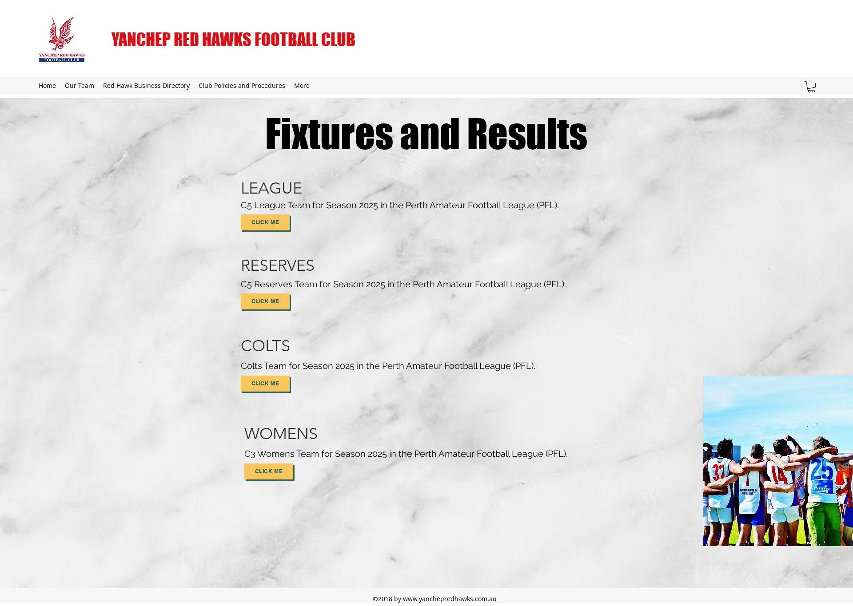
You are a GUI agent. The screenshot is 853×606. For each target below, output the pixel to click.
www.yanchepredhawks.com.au (450, 598)
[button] (811, 86)
